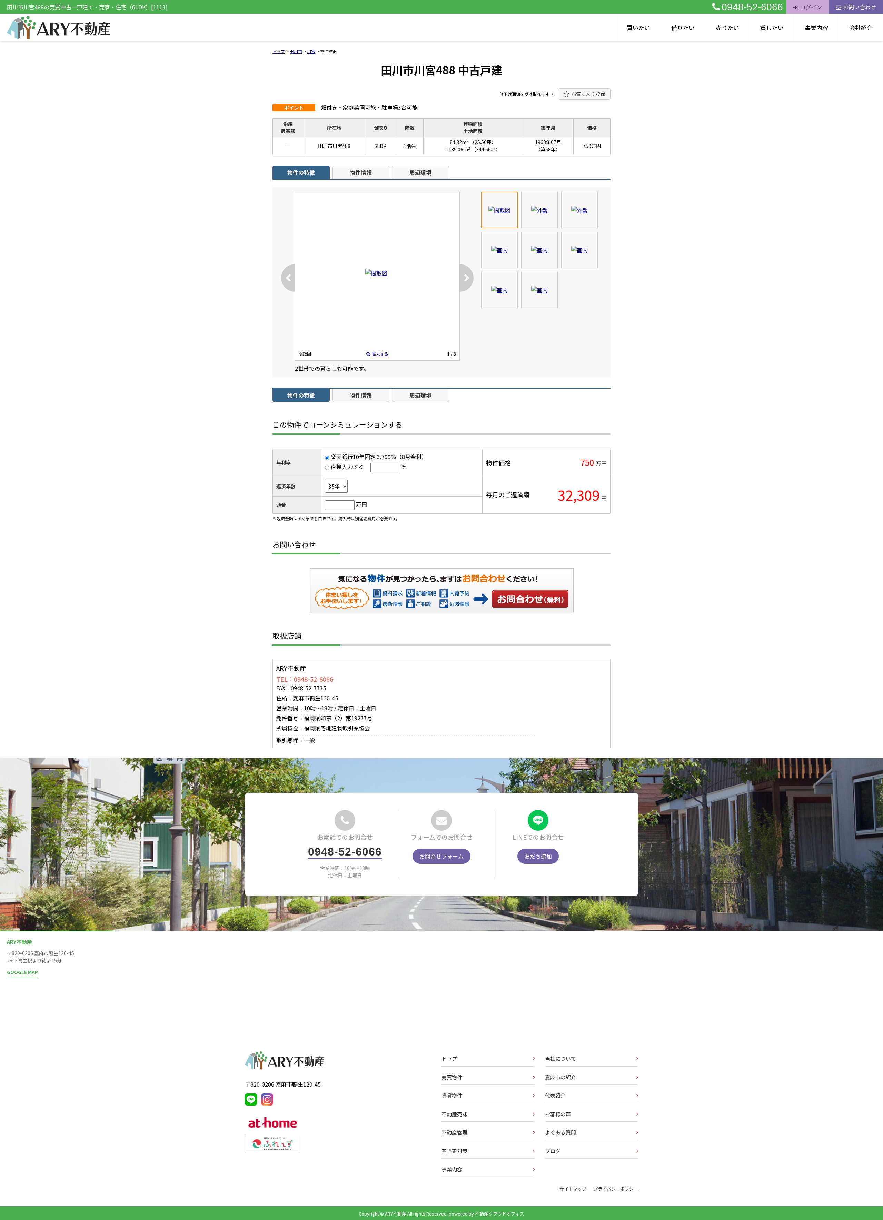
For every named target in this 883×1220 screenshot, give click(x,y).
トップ (449, 1058)
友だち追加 (538, 856)
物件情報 (361, 172)
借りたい (683, 27)
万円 (361, 504)
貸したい (772, 27)
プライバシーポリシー (615, 1189)
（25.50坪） (483, 142)
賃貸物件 (452, 1095)
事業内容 (816, 27)
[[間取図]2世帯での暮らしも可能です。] (376, 273)
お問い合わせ (859, 7)
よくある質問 (560, 1132)
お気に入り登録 (588, 93)
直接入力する (347, 466)
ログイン (811, 7)
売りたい (727, 27)
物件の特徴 (301, 172)
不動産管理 (454, 1132)
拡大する (380, 354)
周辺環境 (420, 172)
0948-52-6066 (752, 7)
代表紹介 (555, 1095)
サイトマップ (572, 1189)
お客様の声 (558, 1114)
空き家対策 (454, 1150)
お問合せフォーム (441, 856)
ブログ (552, 1150)
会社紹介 (861, 27)
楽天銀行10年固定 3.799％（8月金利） (379, 456)
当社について (560, 1058)
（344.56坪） (485, 149)
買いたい (638, 27)
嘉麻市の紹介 (560, 1077)
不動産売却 (454, 1114)
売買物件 (452, 1077)
